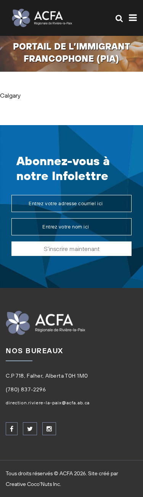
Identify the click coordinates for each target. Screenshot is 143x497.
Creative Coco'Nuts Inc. (33, 484)
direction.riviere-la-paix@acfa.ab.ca (48, 402)
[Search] (119, 18)
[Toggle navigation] (131, 17)
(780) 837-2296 (26, 389)
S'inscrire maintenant (72, 249)
